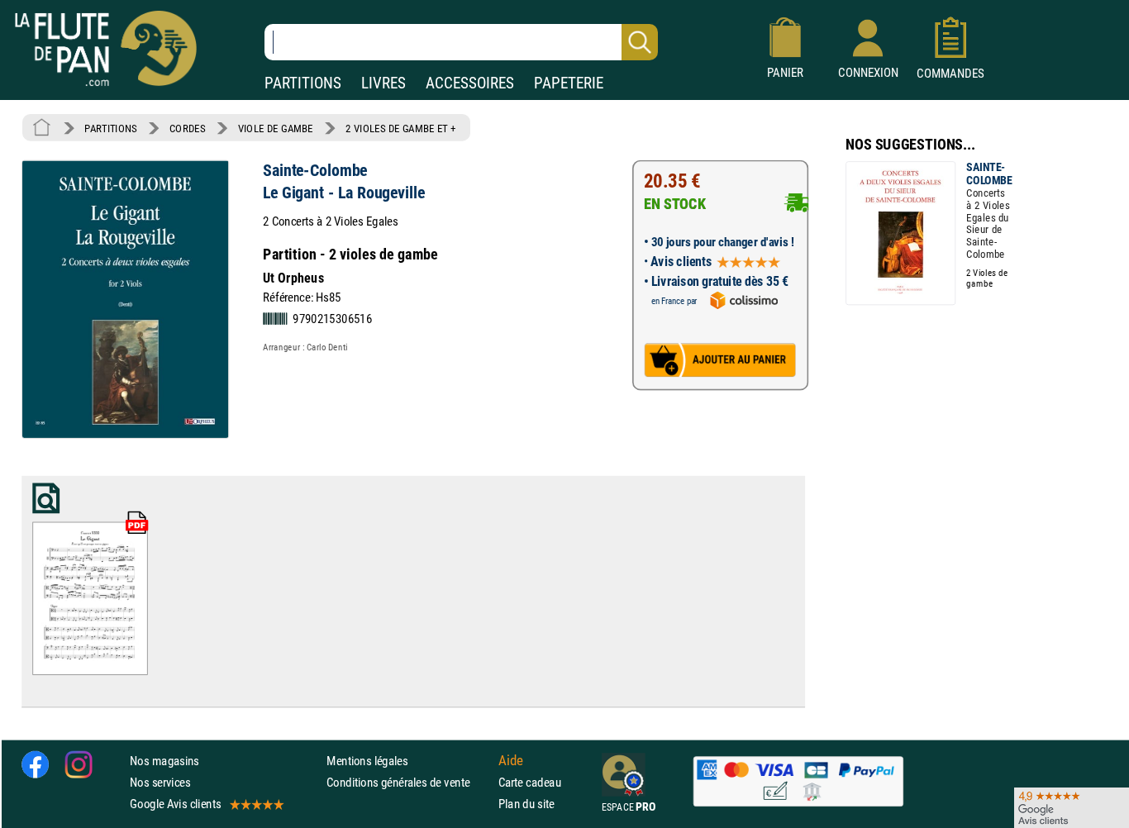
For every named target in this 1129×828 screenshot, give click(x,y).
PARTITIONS (302, 83)
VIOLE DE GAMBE (275, 128)
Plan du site (526, 804)
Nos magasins (164, 761)
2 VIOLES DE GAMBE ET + (400, 128)
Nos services (160, 782)
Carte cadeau (529, 782)
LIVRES (383, 83)
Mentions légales (366, 761)
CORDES (187, 128)
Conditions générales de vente (408, 782)
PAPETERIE (568, 83)
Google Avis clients (175, 804)
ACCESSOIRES (470, 83)
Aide (510, 760)
